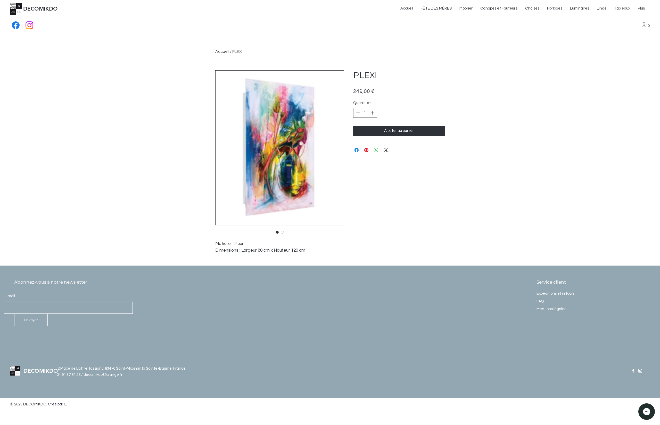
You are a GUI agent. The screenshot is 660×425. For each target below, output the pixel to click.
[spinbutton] (365, 112)
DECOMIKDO (40, 8)
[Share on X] (386, 150)
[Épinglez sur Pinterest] (366, 150)
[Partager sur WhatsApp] (376, 150)
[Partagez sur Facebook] (356, 150)
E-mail (9, 296)
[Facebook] (16, 25)
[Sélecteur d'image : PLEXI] (277, 232)
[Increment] (372, 112)
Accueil (222, 51)
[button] (647, 24)
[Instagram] (29, 25)
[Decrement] (357, 112)
